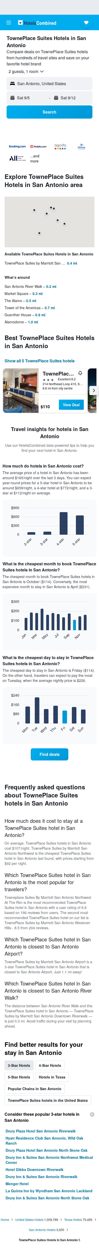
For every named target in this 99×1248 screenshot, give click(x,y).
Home (5, 1219)
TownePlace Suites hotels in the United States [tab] (48, 1100)
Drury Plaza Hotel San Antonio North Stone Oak (47, 1150)
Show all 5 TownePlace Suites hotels (40, 361)
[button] (8, 22)
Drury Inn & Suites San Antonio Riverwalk (41, 1176)
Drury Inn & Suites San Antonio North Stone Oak (47, 1197)
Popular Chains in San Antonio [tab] (34, 1088)
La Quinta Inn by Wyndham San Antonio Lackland (49, 1190)
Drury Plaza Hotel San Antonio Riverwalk (41, 1130)
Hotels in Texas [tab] (52, 1076)
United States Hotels (29, 1219)
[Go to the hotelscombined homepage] (37, 22)
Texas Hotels (73, 1219)
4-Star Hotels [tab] (50, 1065)
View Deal (71, 404)
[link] (49, 754)
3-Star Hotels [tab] (19, 1065)
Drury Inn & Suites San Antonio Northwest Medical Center (49, 1160)
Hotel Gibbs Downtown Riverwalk (34, 1169)
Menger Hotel (17, 1183)
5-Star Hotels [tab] (19, 1076)
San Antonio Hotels (42, 1229)
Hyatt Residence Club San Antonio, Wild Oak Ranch (44, 1140)
